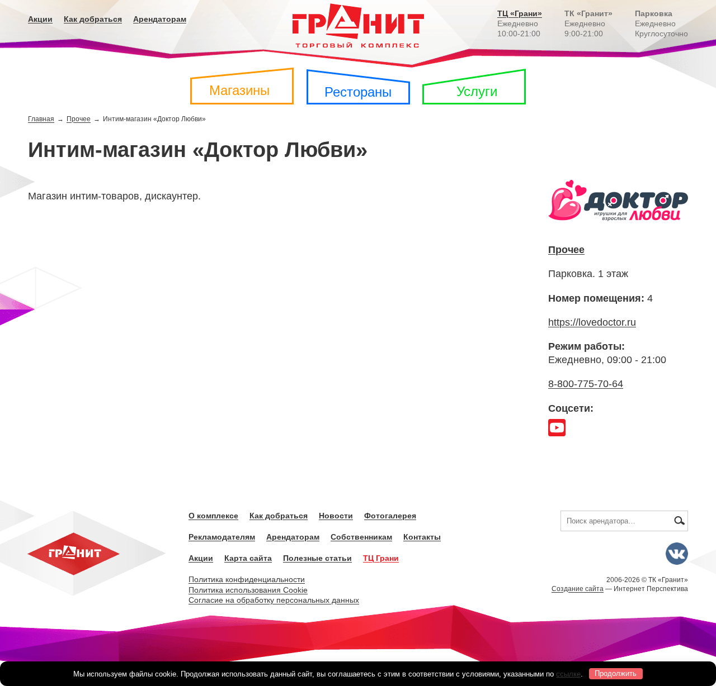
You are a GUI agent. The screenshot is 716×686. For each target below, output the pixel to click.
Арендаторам (159, 19)
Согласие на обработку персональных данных (274, 600)
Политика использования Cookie (248, 589)
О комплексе (213, 515)
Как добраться (93, 19)
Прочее (79, 119)
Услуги (476, 91)
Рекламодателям (222, 536)
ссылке (568, 673)
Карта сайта (248, 558)
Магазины (239, 90)
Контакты (422, 536)
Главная (41, 119)
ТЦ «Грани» (519, 13)
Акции (40, 19)
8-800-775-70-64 (585, 383)
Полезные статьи (317, 558)
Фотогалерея (390, 515)
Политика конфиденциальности (247, 579)
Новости (336, 515)
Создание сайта (578, 589)
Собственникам (361, 536)
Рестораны (358, 91)
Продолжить (616, 673)
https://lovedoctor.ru (592, 322)
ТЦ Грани (381, 558)
